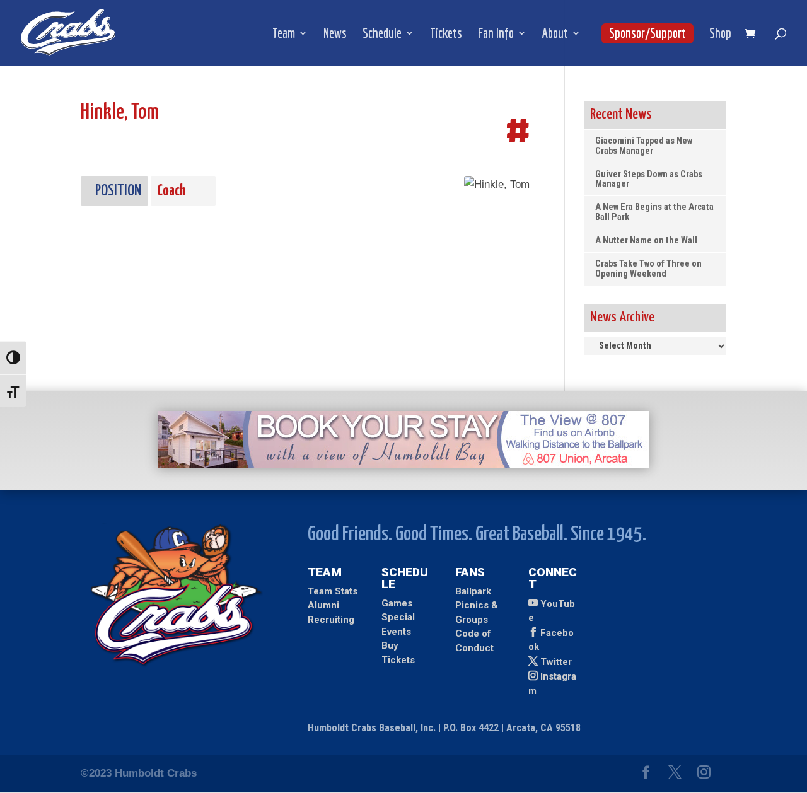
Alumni (323, 605)
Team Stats (332, 591)
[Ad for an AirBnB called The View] (403, 464)
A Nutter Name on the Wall (646, 240)
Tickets (446, 34)
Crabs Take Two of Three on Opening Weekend (648, 268)
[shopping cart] (753, 34)
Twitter (556, 662)
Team (283, 34)
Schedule (382, 34)
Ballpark (473, 591)
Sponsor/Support (647, 32)
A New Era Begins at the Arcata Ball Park (654, 212)
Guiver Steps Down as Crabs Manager (648, 179)
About (555, 34)
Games (396, 603)
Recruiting (331, 619)
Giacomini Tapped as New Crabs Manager (643, 146)
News (335, 34)
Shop (720, 34)
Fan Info (496, 34)
